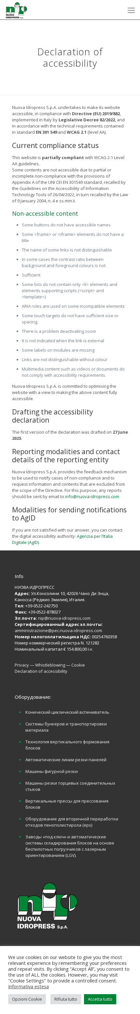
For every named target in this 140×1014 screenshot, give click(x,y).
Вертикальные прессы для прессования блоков (66, 804)
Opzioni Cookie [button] (27, 999)
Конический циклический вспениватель (67, 712)
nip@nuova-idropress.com (64, 618)
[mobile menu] (131, 9)
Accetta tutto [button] (100, 999)
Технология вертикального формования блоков (67, 745)
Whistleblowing (50, 665)
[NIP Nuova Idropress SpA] (16, 10)
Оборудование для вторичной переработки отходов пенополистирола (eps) (71, 822)
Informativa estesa (28, 986)
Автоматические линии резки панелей (65, 760)
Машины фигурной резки (51, 771)
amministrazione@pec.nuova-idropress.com (58, 630)
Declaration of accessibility (41, 671)
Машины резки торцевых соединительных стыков (70, 786)
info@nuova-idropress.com (92, 496)
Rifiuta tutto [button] (65, 999)
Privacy (22, 665)
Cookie (78, 665)
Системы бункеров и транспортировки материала (66, 727)
